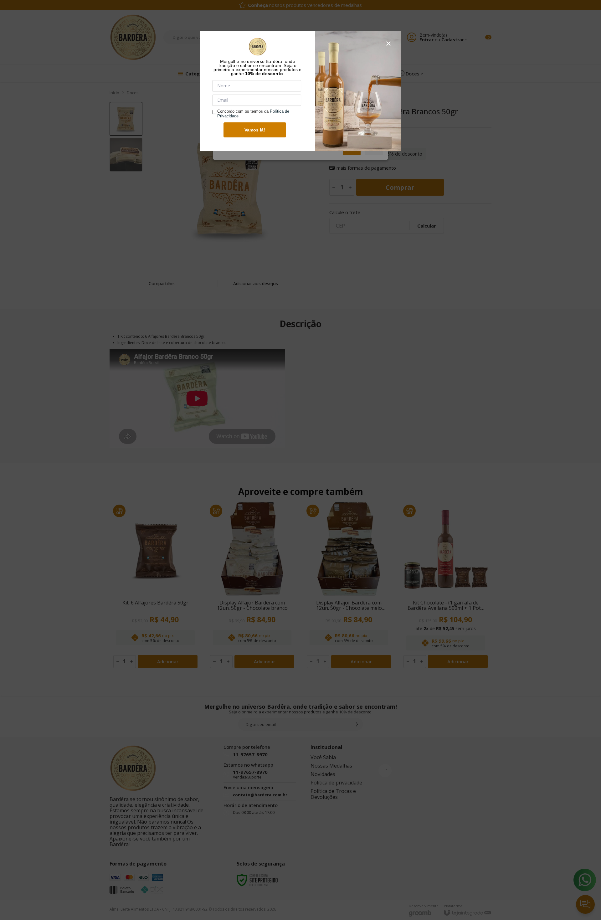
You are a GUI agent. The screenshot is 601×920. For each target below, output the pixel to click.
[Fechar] (388, 43)
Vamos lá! (254, 129)
